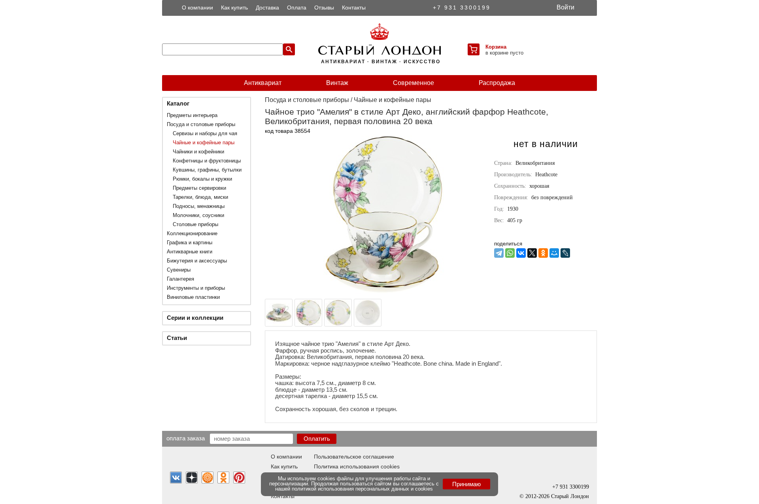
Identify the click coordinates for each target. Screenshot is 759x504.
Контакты (354, 7)
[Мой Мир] (554, 253)
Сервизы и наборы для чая (205, 133)
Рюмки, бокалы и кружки (202, 179)
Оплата (296, 7)
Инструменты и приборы (196, 288)
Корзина (495, 47)
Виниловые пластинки (193, 297)
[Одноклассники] (543, 253)
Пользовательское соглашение (354, 456)
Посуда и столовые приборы (201, 124)
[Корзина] (474, 49)
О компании (197, 7)
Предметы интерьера (192, 115)
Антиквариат (262, 82)
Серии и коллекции (195, 317)
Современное (413, 82)
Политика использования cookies (357, 466)
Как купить (234, 7)
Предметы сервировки (199, 188)
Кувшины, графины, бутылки (207, 170)
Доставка (267, 7)
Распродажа (497, 82)
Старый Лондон (570, 496)
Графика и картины (189, 242)
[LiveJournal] (565, 253)
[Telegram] (499, 253)
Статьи (177, 337)
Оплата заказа (185, 438)
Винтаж (337, 82)
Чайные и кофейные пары (203, 142)
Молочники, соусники (198, 215)
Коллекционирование (192, 233)
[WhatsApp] (510, 253)
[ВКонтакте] (521, 253)
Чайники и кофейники (198, 152)
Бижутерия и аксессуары (197, 261)
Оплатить (317, 438)
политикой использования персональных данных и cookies (362, 489)
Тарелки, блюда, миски (200, 197)
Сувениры (179, 270)
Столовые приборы (195, 224)
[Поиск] (289, 49)
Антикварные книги (189, 252)
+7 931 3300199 (462, 7)
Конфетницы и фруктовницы (207, 161)
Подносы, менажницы (199, 206)
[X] (532, 253)
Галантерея (180, 279)
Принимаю (466, 484)
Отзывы (324, 7)
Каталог (178, 103)
